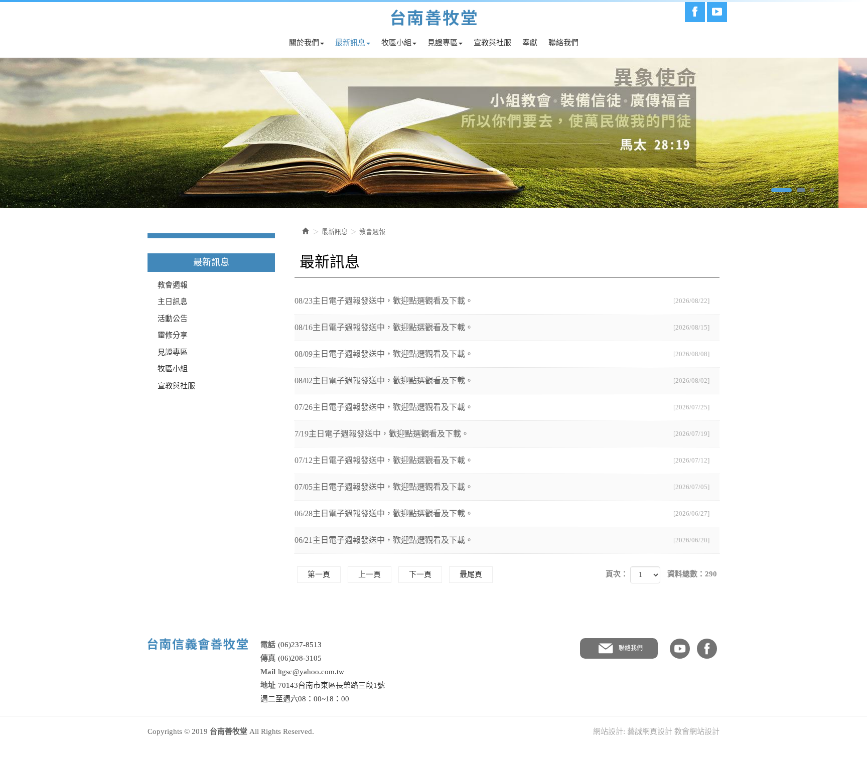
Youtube (717, 12)
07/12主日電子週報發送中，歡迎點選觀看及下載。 (502, 460)
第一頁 (319, 574)
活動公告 (173, 319)
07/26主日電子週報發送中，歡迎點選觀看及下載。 (502, 407)
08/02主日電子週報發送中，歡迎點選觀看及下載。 (502, 380)
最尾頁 (471, 574)
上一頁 (369, 574)
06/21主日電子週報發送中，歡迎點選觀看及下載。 (502, 540)
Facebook (695, 12)
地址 (267, 685)
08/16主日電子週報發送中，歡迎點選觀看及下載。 (502, 327)
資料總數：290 (692, 574)
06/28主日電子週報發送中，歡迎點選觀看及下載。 (502, 513)
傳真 (267, 658)
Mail (267, 672)
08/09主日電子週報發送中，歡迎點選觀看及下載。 (502, 354)
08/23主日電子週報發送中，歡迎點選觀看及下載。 (502, 300)
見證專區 (173, 352)
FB (707, 649)
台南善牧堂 (434, 18)
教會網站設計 (696, 731)
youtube (680, 649)
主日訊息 (173, 301)
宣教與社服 (176, 386)
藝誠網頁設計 (649, 731)
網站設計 (608, 731)
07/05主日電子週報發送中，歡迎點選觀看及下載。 (502, 487)
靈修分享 (173, 335)
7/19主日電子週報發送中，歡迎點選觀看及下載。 (502, 433)
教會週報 (173, 285)
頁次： (617, 574)
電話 (267, 645)
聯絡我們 (631, 648)
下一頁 (420, 574)
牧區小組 (173, 369)
